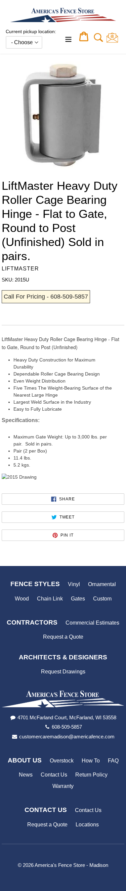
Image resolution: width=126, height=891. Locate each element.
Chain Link (50, 598)
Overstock (62, 760)
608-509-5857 (67, 727)
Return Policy (91, 775)
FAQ (113, 760)
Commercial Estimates (92, 623)
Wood (22, 598)
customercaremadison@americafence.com (67, 736)
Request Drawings (63, 671)
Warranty (63, 786)
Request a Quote (63, 637)
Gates (78, 598)
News (26, 775)
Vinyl (74, 584)
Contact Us (54, 775)
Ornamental (102, 584)
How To (91, 760)
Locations (87, 824)
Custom (102, 598)
